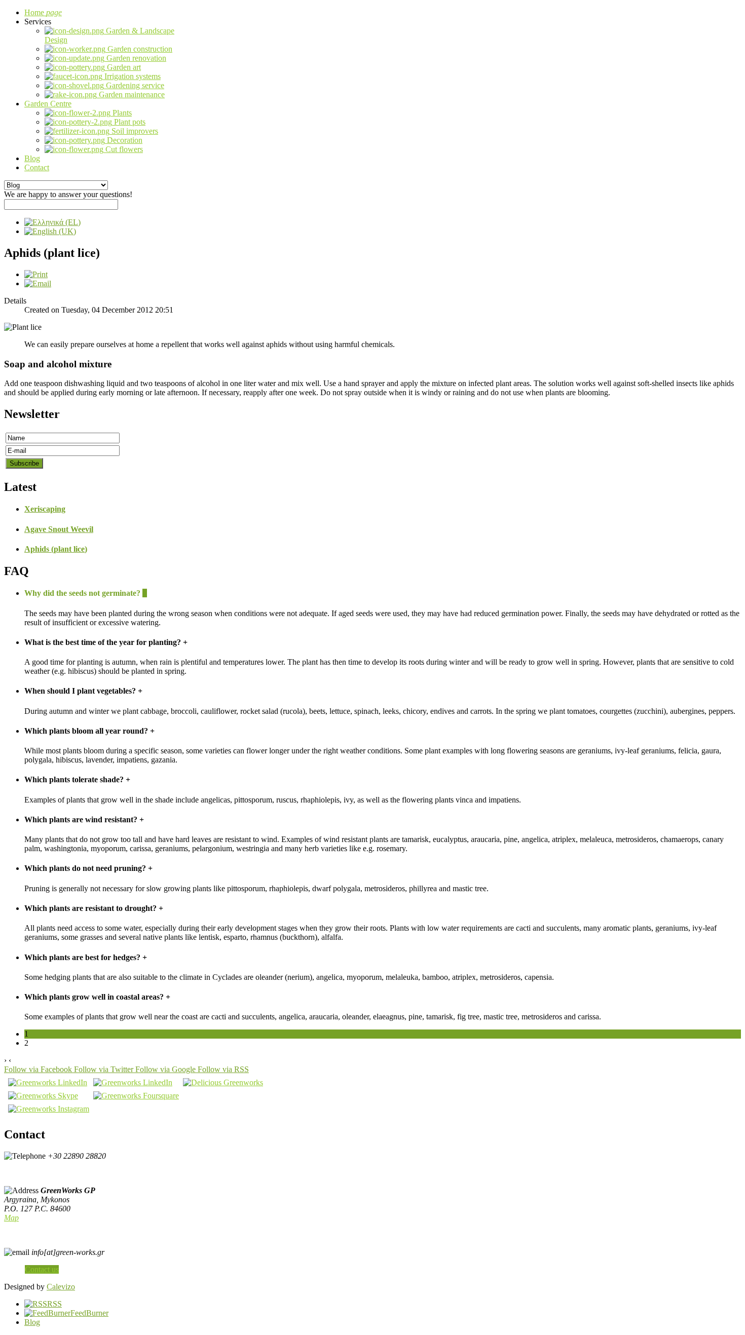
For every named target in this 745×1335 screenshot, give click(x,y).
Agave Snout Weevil (58, 529)
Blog (32, 1322)
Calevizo (61, 1286)
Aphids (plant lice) (55, 549)
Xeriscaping (44, 509)
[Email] (37, 283)
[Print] (36, 274)
